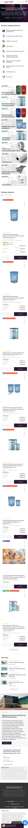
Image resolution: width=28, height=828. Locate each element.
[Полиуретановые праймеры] (14, 124)
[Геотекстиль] (14, 158)
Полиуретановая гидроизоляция (14, 36)
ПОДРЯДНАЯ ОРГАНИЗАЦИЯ (17, 17)
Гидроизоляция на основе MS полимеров (13, 61)
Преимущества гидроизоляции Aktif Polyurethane (17, 675)
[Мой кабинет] (23, 2)
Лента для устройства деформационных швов (12, 56)
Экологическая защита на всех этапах (16, 683)
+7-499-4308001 (10, 801)
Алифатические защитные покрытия (15, 51)
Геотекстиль (9, 76)
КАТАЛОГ (7, 17)
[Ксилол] (14, 181)
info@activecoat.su (15, 804)
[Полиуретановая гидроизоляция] (14, 101)
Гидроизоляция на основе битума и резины (15, 66)
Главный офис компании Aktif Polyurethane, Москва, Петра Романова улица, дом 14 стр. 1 (12, 751)
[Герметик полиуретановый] (14, 169)
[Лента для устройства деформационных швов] (14, 147)
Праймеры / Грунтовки (11, 41)
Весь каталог (26, 25)
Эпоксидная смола (10, 71)
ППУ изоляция (9, 46)
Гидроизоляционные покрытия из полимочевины (14, 31)
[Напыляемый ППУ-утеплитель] (14, 113)
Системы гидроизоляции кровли (16, 662)
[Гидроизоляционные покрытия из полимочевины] (14, 90)
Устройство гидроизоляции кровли (17, 668)
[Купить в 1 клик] (24, 205)
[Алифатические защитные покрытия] (14, 135)
